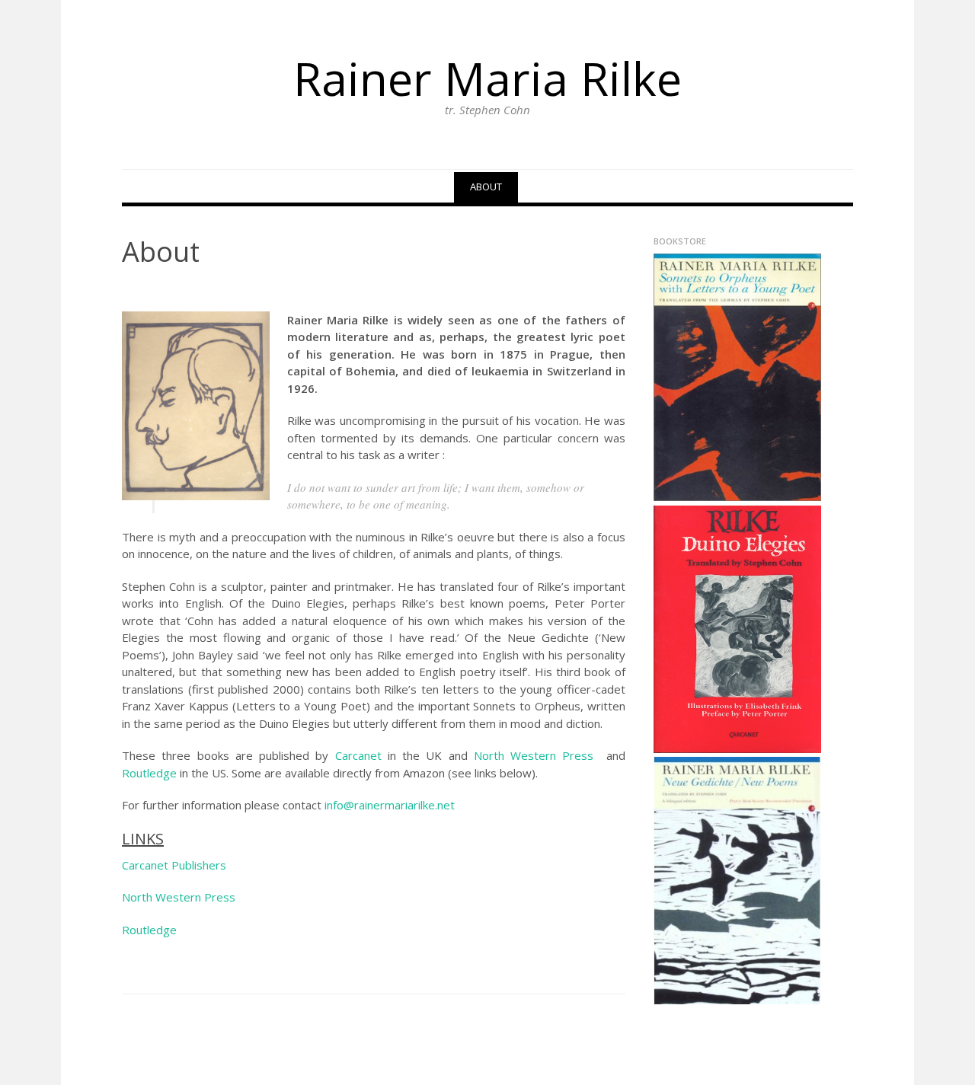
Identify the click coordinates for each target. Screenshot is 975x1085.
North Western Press (537, 755)
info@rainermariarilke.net (389, 804)
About (486, 186)
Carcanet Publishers (174, 865)
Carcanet (358, 755)
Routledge (149, 772)
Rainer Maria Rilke (487, 78)
